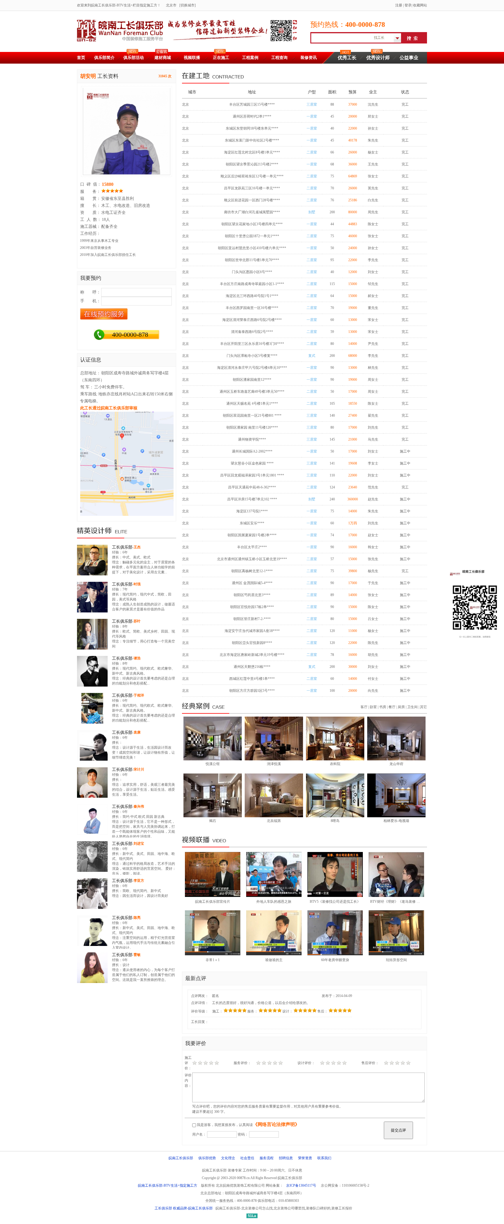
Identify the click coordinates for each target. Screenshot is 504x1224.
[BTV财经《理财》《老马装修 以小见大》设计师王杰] (396, 896)
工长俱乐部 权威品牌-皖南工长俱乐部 (184, 1208)
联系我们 (324, 1158)
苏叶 (137, 621)
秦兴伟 (139, 806)
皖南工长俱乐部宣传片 (212, 902)
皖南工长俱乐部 (181, 1158)
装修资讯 (308, 57)
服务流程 (267, 1158)
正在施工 (221, 57)
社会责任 (247, 1158)
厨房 (401, 707)
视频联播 (192, 57)
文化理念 (228, 1158)
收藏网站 (420, 5)
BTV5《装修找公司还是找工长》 (335, 902)
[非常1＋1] (212, 954)
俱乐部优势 (207, 1158)
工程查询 (279, 57)
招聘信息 (286, 1158)
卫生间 (412, 707)
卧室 (373, 707)
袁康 (137, 732)
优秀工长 (347, 57)
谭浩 (137, 658)
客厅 (364, 707)
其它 (423, 707)
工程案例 (250, 57)
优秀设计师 (378, 57)
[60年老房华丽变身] (335, 954)
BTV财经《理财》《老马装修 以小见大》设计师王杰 (411, 902)
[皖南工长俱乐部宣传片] (212, 896)
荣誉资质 (305, 1158)
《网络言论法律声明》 (276, 1124)
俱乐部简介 (104, 57)
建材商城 (163, 57)
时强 (137, 584)
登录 (408, 5)
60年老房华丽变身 (335, 960)
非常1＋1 (213, 960)
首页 (81, 57)
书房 (382, 707)
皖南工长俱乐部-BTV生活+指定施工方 (167, 1185)
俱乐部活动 (133, 57)
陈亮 (137, 918)
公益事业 (409, 57)
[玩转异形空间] (396, 954)
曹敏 (137, 955)
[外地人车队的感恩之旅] (274, 896)
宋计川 (139, 769)
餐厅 (392, 707)
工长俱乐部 (122, 547)
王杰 (137, 547)
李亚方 (139, 881)
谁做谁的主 (274, 960)
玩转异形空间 (396, 960)
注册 (398, 5)
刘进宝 (139, 843)
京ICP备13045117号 (301, 1185)
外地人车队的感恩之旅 (273, 902)
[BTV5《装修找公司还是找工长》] (335, 896)
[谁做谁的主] (274, 954)
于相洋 (139, 695)
